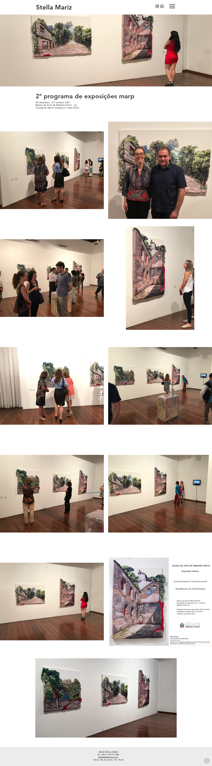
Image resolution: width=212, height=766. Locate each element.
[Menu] (172, 6)
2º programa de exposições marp (85, 96)
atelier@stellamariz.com (108, 757)
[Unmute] (44, 734)
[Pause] (39, 734)
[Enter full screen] (173, 734)
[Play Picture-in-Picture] (168, 734)
